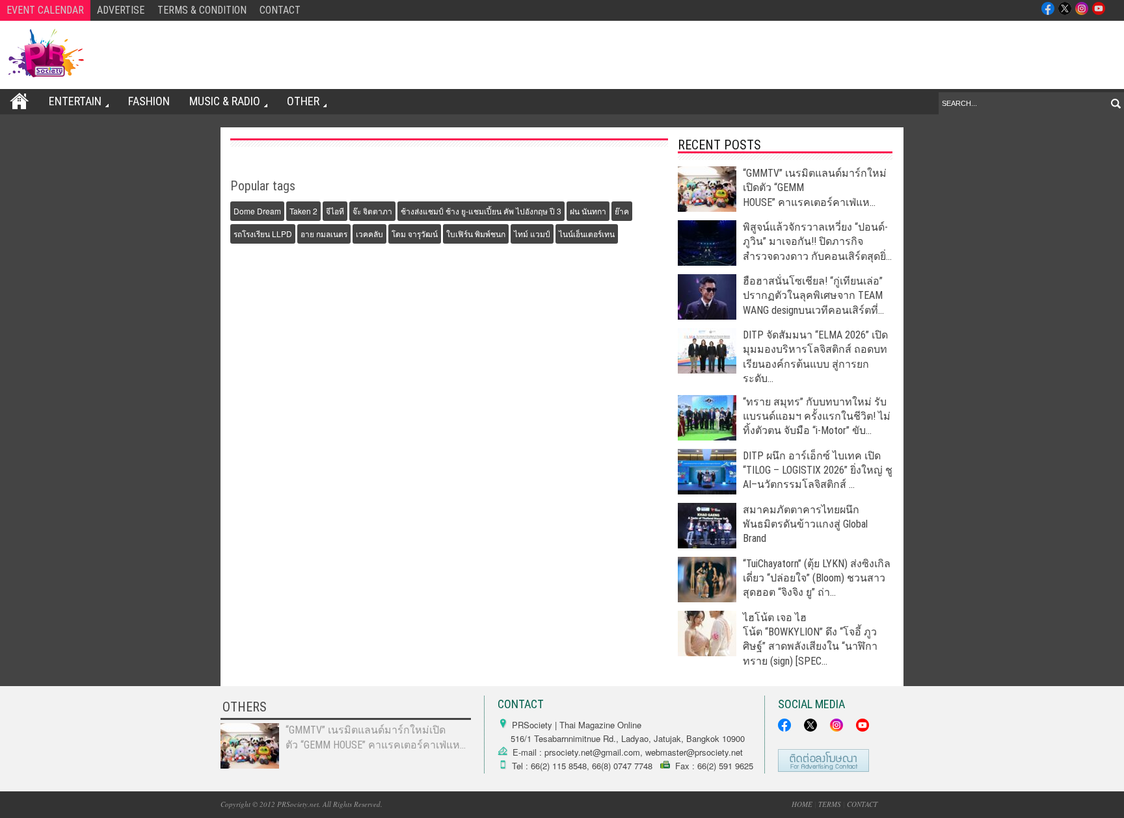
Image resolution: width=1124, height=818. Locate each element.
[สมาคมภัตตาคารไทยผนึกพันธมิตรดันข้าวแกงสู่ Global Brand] (707, 545)
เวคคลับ (369, 233)
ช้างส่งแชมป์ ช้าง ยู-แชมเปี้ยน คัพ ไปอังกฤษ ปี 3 (481, 210)
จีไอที (335, 210)
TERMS (829, 804)
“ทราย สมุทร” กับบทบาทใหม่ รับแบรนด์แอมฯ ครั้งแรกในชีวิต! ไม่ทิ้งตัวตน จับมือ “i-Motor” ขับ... (816, 416)
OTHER (303, 101)
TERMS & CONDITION (202, 10)
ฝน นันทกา (588, 210)
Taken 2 (303, 210)
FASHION (149, 101)
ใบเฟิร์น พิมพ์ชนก (475, 233)
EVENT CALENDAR (45, 10)
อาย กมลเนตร (324, 233)
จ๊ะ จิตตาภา (372, 210)
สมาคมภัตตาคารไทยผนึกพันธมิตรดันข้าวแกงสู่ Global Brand (805, 524)
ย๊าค (622, 210)
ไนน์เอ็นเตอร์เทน (587, 233)
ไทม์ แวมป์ (532, 233)
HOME (802, 804)
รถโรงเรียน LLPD (263, 233)
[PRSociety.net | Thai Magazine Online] (45, 53)
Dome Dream (257, 210)
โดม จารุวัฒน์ (415, 233)
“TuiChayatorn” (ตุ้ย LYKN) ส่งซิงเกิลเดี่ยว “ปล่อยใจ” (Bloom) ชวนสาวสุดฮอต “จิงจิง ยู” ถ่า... (816, 578)
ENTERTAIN (75, 101)
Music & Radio (224, 101)
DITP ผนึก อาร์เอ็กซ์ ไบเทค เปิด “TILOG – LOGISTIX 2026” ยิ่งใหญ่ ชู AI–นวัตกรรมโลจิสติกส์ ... (817, 470)
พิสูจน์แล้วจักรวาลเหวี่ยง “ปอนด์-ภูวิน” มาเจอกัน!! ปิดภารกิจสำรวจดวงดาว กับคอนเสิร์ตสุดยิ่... (817, 241)
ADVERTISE (120, 10)
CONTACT (280, 10)
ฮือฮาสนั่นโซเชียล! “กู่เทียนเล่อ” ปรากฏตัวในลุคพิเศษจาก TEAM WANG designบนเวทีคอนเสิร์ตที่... (813, 295)
